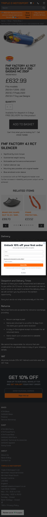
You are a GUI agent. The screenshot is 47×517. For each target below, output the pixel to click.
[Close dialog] (44, 243)
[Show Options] (42, 261)
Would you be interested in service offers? (14, 259)
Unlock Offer (23, 265)
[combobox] (23, 261)
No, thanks (23, 272)
